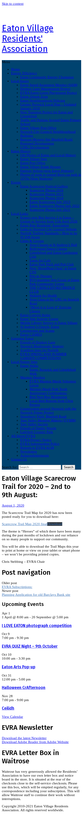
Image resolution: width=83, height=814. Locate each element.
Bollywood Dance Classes (48, 249)
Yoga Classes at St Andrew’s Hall (53, 245)
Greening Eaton (22, 338)
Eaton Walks (29, 366)
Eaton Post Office (32, 163)
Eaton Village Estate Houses (40, 167)
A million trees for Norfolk (39, 350)
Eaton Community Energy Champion (47, 77)
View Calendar (12, 717)
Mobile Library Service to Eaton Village (48, 323)
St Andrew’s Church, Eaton (39, 327)
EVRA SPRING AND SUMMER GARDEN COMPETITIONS (43, 356)
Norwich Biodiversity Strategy (42, 346)
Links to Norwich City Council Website (48, 229)
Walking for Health (43, 295)
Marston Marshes (32, 377)
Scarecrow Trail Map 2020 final (24, 524)
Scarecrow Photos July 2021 (50, 210)
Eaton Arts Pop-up (18, 667)
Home (15, 69)
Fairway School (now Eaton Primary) (47, 171)
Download (54, 524)
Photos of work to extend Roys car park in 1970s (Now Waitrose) (50, 176)
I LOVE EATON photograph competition (37, 625)
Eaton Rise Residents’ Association (44, 225)
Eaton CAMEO (31, 334)
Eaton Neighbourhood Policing (42, 100)
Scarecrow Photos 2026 (46, 190)
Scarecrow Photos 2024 (46, 198)
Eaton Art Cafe (40, 260)
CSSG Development (34, 147)
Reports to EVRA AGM (37, 447)
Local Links (19, 213)
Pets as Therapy (41, 276)
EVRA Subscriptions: (17, 587)
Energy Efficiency (24, 73)
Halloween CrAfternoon (23, 687)
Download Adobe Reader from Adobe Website (35, 742)
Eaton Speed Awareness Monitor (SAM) (48, 85)
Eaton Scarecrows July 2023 (50, 202)
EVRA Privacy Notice (36, 440)
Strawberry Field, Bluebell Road (43, 416)
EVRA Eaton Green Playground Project (48, 93)
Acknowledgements (34, 455)
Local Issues (20, 81)
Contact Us (19, 459)
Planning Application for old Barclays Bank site (36, 595)
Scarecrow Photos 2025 (46, 194)
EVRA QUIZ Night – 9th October (30, 646)
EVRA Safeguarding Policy (39, 444)
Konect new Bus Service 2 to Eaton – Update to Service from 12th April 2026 (48, 219)
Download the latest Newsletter (24, 738)
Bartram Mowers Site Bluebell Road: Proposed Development (46, 141)
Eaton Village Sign (33, 159)
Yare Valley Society (34, 424)
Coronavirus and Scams (37, 330)
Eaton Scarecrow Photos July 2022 (55, 206)
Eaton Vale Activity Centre (39, 319)
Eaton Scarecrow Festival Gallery (44, 186)
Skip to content (13, 4)
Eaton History (21, 151)
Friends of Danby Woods (38, 428)
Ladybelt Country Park (36, 432)
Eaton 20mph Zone (34, 96)
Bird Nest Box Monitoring (48, 397)
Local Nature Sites (24, 362)
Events (16, 182)
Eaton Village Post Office (38, 128)
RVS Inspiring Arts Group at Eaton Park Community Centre (54, 282)
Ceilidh (8, 708)
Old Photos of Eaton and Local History (48, 155)
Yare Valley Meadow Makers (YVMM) (48, 420)
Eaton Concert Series (35, 315)
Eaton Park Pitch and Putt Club (52, 264)
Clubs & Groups (32, 241)
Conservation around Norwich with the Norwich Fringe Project (48, 410)
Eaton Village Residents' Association (27, 38)
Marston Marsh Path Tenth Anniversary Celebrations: (48, 391)
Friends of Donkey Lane (37, 342)
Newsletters (28, 451)
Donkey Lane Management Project (45, 89)
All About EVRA (23, 436)
